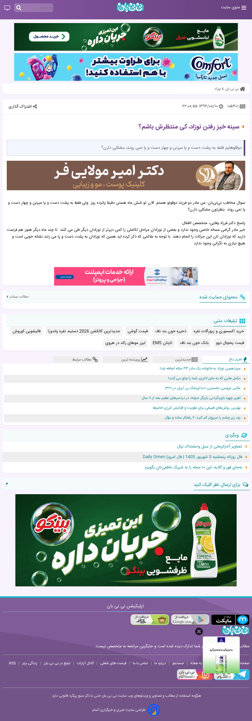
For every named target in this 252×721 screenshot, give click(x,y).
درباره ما (160, 663)
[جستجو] (18, 8)
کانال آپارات (85, 663)
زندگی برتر (29, 663)
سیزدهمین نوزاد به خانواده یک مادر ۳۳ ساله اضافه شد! (200, 369)
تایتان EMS (162, 343)
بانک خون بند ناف (194, 343)
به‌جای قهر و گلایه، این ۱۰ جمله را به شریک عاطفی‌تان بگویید (193, 467)
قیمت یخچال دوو (230, 343)
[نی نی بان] (130, 7)
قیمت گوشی (138, 331)
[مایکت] (230, 619)
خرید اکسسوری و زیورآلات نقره (219, 331)
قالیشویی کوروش (27, 331)
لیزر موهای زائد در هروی (125, 343)
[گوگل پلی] (190, 619)
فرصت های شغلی (113, 663)
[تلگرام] (231, 679)
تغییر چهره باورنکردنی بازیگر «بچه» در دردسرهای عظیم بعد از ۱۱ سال (191, 398)
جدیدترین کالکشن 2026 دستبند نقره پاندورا (84, 331)
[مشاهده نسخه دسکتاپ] (7, 8)
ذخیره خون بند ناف (170, 331)
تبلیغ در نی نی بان (57, 663)
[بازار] (150, 619)
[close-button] (199, 631)
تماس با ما (140, 663)
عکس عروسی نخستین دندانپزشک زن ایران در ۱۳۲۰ (203, 388)
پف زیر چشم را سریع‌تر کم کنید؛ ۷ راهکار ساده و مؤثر (203, 418)
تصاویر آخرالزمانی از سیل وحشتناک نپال (209, 446)
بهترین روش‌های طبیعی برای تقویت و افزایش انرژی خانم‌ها (197, 408)
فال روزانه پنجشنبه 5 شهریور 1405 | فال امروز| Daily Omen (192, 457)
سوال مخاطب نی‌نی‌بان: (226, 202)
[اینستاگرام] (195, 679)
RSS (12, 663)
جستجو (178, 663)
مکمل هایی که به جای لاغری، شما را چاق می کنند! (204, 378)
